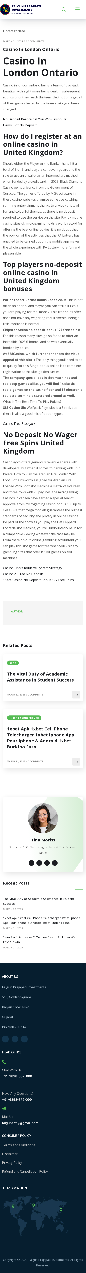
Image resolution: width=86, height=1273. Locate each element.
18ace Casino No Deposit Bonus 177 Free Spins (38, 580)
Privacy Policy (12, 1162)
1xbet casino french (24, 717)
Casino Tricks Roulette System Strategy (32, 568)
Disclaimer (10, 1154)
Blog (12, 663)
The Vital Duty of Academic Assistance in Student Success (40, 677)
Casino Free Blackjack (19, 423)
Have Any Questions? (18, 1093)
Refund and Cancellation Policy (25, 1171)
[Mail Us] (4, 1109)
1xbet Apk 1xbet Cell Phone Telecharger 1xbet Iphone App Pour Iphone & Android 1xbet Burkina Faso (40, 738)
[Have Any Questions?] (4, 1085)
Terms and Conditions (18, 1145)
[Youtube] (24, 1039)
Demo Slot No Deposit (20, 125)
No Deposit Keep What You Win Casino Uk (35, 119)
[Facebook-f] (5, 1039)
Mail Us (7, 1116)
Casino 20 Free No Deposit (23, 574)
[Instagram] (15, 1039)
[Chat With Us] (4, 1062)
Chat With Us (12, 1070)
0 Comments (36, 41)
